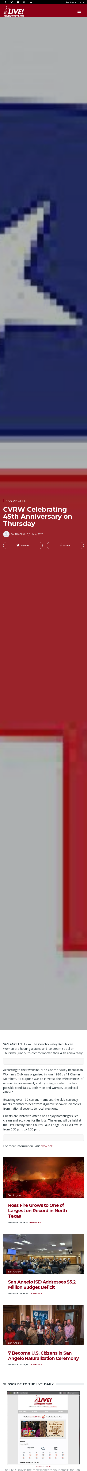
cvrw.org (46, 1146)
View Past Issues (43, 1466)
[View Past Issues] (43, 1428)
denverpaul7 (35, 1222)
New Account (70, 2)
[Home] (9, 11)
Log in (81, 2)
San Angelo (16, 501)
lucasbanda (35, 1293)
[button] (23, 545)
